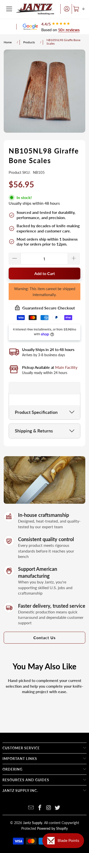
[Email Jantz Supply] (31, 807)
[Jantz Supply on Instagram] (48, 807)
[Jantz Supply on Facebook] (40, 807)
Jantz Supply (32, 823)
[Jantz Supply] (35, 9)
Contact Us (44, 637)
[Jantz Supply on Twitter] (57, 807)
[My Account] (65, 9)
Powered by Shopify (52, 828)
